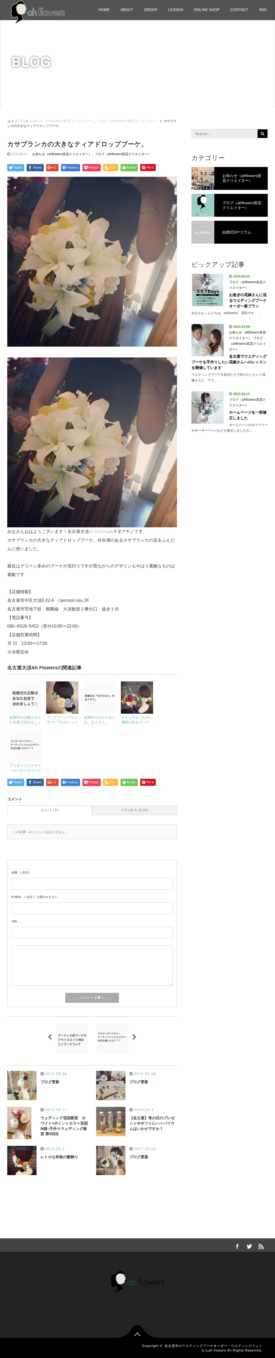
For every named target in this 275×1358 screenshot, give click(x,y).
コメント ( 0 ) (50, 810)
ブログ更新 (50, 1082)
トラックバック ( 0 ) (134, 810)
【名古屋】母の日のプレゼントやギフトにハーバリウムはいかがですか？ (152, 1123)
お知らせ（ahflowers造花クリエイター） (62, 120)
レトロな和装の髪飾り (59, 1157)
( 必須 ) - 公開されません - (35, 896)
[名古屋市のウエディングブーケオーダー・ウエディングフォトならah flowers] (37, 11)
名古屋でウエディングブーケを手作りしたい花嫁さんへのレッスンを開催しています (229, 362)
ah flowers (98, 531)
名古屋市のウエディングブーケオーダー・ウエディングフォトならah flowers (213, 1347)
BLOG (20, 120)
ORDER (150, 10)
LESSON (175, 10)
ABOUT (126, 10)
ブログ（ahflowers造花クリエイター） (128, 120)
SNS (262, 10)
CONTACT (239, 10)
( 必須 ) (21, 872)
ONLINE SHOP (206, 10)
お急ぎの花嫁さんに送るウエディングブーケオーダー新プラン (248, 300)
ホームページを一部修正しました (248, 415)
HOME (104, 10)
